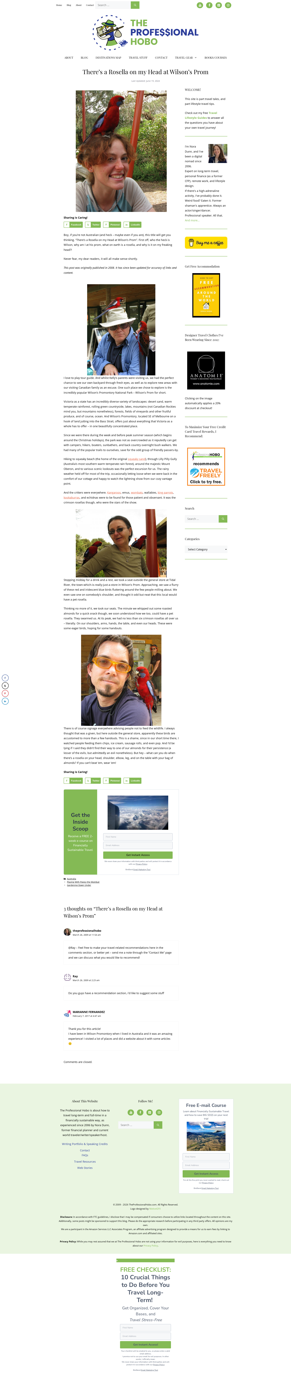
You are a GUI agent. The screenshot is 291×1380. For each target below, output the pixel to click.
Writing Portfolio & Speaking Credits (85, 1144)
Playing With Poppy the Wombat (83, 882)
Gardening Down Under (79, 885)
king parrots (165, 492)
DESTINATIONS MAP (108, 57)
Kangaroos (114, 492)
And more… (192, 220)
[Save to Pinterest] (5, 693)
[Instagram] (228, 5)
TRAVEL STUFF (138, 57)
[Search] (135, 5)
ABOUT (68, 57)
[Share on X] (5, 685)
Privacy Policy (141, 864)
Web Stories (85, 1168)
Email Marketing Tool (142, 869)
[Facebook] (209, 5)
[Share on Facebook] (5, 678)
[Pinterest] (219, 5)
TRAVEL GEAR (184, 57)
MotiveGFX (155, 1208)
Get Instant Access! (145, 1344)
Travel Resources (85, 1161)
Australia (71, 878)
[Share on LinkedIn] (5, 701)
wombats (137, 492)
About (79, 5)
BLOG (84, 57)
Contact (90, 5)
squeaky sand (136, 459)
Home (59, 5)
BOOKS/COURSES (216, 57)
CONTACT (161, 57)
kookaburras (72, 497)
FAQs (85, 1155)
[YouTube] (200, 5)
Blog (69, 5)
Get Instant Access (206, 1174)
